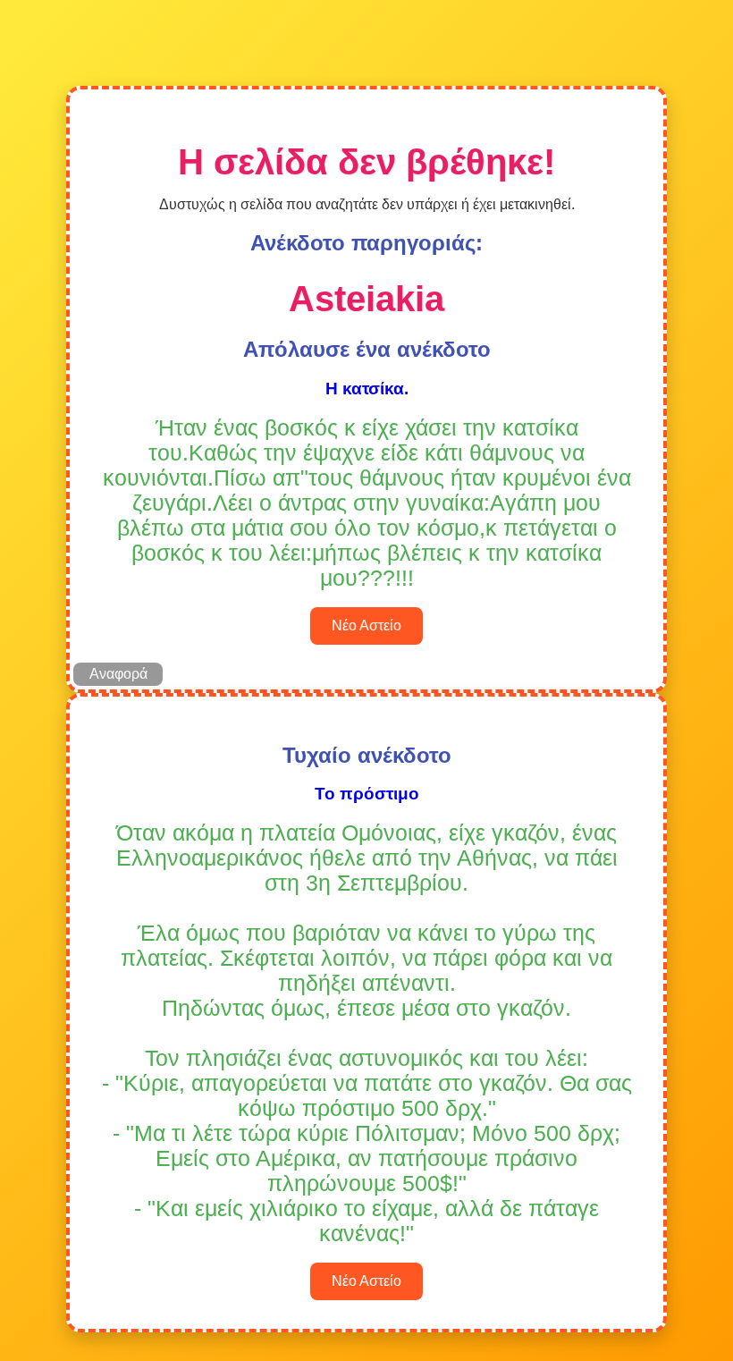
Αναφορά (118, 673)
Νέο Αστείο (366, 625)
